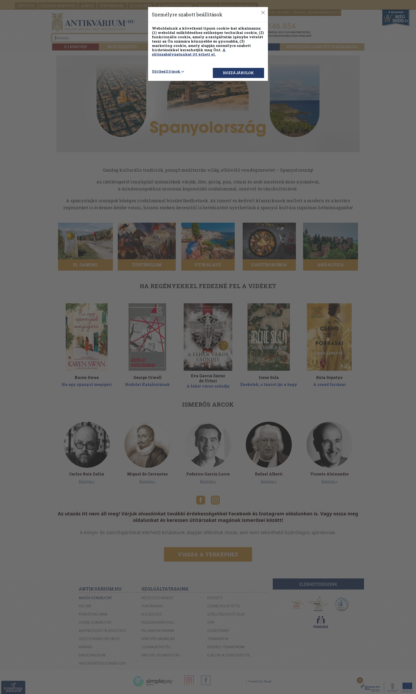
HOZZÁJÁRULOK (238, 73)
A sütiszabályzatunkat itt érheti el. (189, 52)
